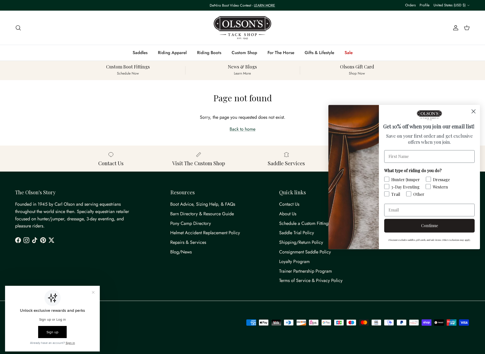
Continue (429, 225)
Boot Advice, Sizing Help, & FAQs (202, 204)
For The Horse (281, 53)
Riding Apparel (172, 53)
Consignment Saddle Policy (305, 252)
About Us (287, 213)
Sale (349, 53)
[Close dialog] (473, 111)
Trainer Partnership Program (305, 271)
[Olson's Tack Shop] (242, 28)
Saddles (140, 53)
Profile (424, 5)
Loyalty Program (294, 261)
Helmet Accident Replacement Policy (205, 232)
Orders (410, 5)
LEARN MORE (264, 5)
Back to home (242, 129)
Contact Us (289, 204)
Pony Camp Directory (190, 223)
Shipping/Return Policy (301, 242)
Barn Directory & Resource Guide (202, 213)
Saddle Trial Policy (296, 232)
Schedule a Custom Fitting (303, 223)
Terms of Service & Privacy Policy (311, 280)
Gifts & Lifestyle (319, 53)
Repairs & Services (188, 242)
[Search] (18, 28)
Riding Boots (209, 53)
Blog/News (181, 252)
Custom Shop (244, 53)
